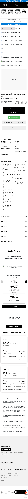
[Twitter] (8, 462)
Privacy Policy (6, 492)
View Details (14, 306)
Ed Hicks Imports (2, 492)
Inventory (3, 469)
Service (9, 469)
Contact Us (7, 449)
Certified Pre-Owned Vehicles (4, 479)
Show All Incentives (14, 326)
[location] (25, 1)
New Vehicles (4, 472)
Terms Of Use (9, 492)
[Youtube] (11, 462)
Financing (16, 469)
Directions (22, 474)
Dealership (23, 469)
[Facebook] (2, 462)
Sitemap (12, 492)
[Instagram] (5, 462)
